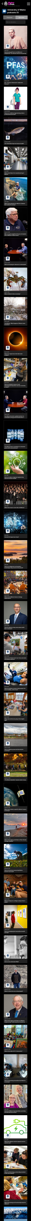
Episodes (21, 17)
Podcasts (9, 17)
